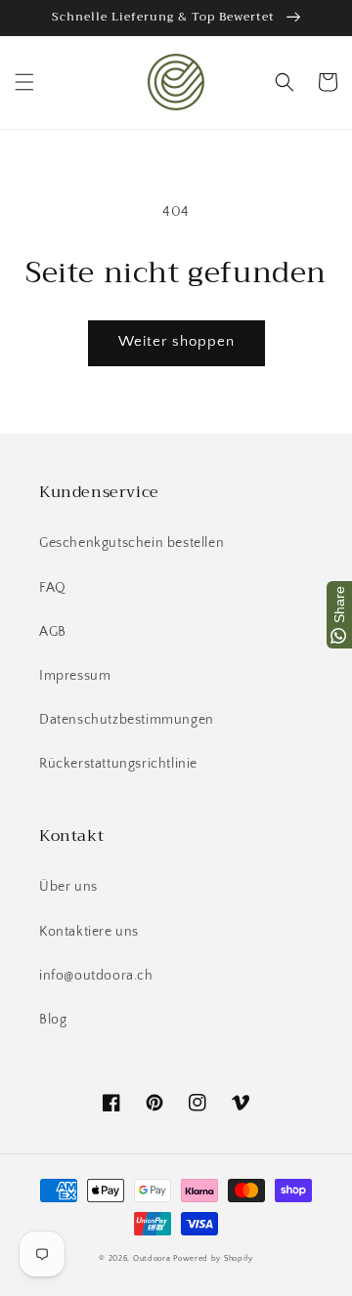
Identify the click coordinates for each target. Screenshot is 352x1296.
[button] (24, 82)
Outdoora (152, 1258)
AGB (52, 632)
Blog (52, 1019)
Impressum (74, 676)
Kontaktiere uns (89, 932)
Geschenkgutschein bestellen (131, 543)
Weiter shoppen (176, 341)
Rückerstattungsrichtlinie (118, 764)
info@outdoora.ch (96, 975)
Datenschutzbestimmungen (126, 720)
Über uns (68, 887)
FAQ (52, 588)
